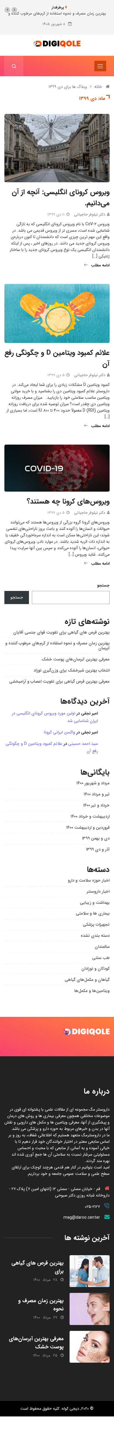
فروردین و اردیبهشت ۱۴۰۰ (88, 827)
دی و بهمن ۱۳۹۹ (96, 838)
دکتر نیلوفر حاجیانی (89, 214)
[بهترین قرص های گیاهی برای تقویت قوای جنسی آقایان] (90, 1271)
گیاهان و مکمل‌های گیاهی (87, 980)
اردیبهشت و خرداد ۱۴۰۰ (90, 816)
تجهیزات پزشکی (96, 924)
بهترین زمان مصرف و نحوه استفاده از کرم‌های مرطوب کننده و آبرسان (57, 645)
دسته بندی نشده (95, 935)
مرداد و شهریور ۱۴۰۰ (93, 783)
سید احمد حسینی (83, 743)
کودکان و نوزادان (95, 968)
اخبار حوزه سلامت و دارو (89, 880)
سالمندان (102, 947)
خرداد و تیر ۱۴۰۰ (96, 805)
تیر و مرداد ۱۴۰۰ (97, 794)
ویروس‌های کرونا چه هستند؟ (68, 501)
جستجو (103, 585)
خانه (98, 87)
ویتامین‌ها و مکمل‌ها (92, 991)
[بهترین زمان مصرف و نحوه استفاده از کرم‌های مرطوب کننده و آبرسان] (90, 1309)
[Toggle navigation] (100, 66)
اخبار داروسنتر (98, 891)
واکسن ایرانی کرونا (59, 732)
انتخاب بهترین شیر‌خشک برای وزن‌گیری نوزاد (72, 670)
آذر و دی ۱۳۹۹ (98, 849)
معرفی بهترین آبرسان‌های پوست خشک (76, 659)
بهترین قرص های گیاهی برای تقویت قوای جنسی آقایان (61, 632)
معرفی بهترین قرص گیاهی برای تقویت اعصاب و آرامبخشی (59, 681)
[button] (14, 10)
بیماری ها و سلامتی (93, 913)
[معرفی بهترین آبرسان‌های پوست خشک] (90, 1347)
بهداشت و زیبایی (95, 902)
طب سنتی (101, 958)
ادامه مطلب (100, 265)
